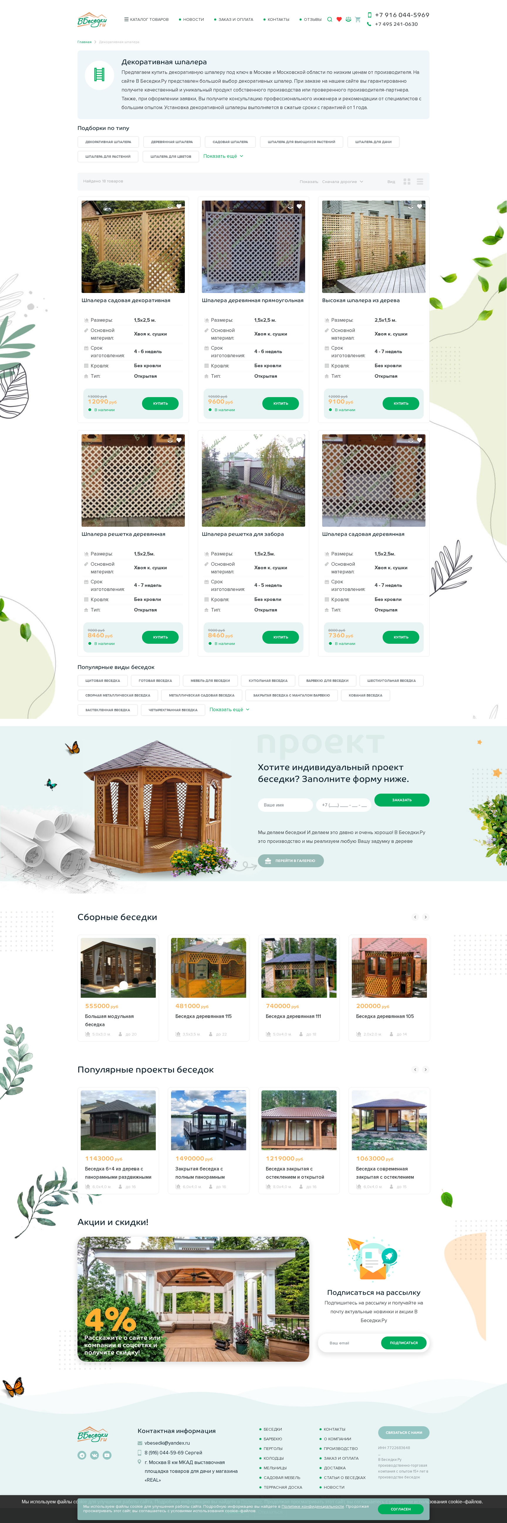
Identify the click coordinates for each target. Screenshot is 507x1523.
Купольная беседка (268, 681)
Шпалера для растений (108, 157)
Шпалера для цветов (171, 157)
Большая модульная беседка (109, 1020)
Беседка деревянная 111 (293, 1016)
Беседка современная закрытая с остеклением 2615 (385, 1177)
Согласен (401, 1509)
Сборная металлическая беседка (117, 695)
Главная (84, 42)
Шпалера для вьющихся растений (301, 142)
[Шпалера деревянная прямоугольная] (253, 247)
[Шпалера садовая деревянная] (373, 480)
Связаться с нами (404, 1433)
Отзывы (313, 19)
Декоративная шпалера (108, 142)
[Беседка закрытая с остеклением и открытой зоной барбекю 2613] (299, 1120)
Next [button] (426, 917)
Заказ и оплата (236, 19)
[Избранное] (339, 20)
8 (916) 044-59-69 (164, 1452)
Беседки (273, 1429)
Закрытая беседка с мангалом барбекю (291, 695)
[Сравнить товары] (348, 19)
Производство (341, 1448)
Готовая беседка (155, 681)
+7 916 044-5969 (402, 14)
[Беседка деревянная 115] (208, 967)
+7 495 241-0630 (396, 24)
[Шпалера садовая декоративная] (133, 247)
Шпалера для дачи (373, 142)
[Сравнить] (170, 206)
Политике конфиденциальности (313, 1506)
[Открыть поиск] (329, 19)
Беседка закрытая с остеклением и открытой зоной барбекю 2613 (295, 1177)
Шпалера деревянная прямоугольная (253, 300)
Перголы (273, 1448)
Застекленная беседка (107, 710)
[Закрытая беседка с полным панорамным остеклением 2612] (208, 1120)
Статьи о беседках (345, 1477)
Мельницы (275, 1468)
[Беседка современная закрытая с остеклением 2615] (389, 1120)
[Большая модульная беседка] (118, 967)
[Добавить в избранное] (179, 206)
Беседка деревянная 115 (203, 1016)
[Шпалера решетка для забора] (253, 480)
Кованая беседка (365, 695)
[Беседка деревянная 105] (389, 967)
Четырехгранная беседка (173, 710)
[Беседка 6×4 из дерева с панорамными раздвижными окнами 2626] (118, 1120)
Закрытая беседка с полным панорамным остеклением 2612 (200, 1177)
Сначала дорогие (339, 181)
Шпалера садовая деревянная (363, 534)
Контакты (278, 19)
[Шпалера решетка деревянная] (133, 480)
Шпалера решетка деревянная (123, 534)
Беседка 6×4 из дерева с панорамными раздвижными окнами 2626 (118, 1177)
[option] (118, 999)
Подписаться (404, 1343)
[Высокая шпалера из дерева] (373, 247)
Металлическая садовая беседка (201, 695)
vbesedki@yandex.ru (167, 1443)
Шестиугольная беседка (391, 681)
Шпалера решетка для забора (243, 534)
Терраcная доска (283, 1487)
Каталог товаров (149, 19)
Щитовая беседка (102, 681)
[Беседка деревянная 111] (299, 967)
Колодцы (274, 1458)
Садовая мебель (282, 1477)
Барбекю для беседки (327, 681)
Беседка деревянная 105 (385, 1016)
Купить (160, 403)
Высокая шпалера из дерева (361, 300)
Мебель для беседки (210, 681)
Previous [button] (415, 917)
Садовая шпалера (230, 142)
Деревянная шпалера (172, 142)
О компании (337, 1439)
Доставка (335, 1468)
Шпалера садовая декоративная (126, 300)
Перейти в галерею (295, 861)
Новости (193, 19)
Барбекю (273, 1439)
